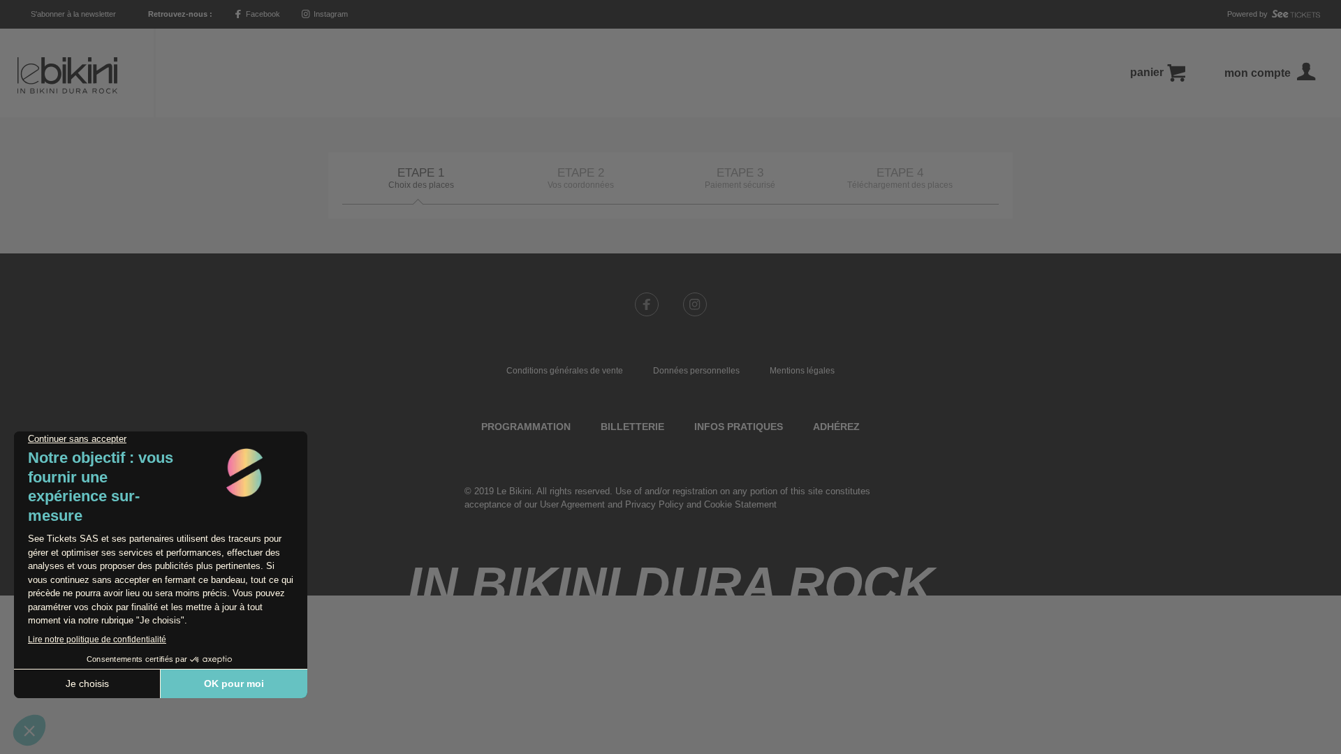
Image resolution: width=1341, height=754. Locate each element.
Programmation (526, 426)
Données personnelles (696, 371)
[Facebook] (647, 304)
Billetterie (632, 426)
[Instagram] (695, 304)
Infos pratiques (738, 426)
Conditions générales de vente (564, 371)
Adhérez (836, 426)
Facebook (262, 14)
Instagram (330, 14)
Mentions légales (802, 371)
